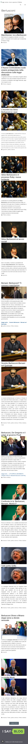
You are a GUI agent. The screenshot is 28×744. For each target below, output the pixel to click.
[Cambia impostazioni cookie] (2, 741)
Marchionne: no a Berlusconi (13, 35)
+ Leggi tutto (14, 723)
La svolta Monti (8, 677)
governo (5, 149)
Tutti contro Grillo (8, 566)
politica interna (11, 149)
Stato (2, 425)
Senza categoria (7, 84)
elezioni (5, 42)
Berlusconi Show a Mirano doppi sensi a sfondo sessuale (12, 617)
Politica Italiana (6, 215)
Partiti (8, 423)
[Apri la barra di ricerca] (20, 4)
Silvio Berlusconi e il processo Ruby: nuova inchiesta (11, 177)
